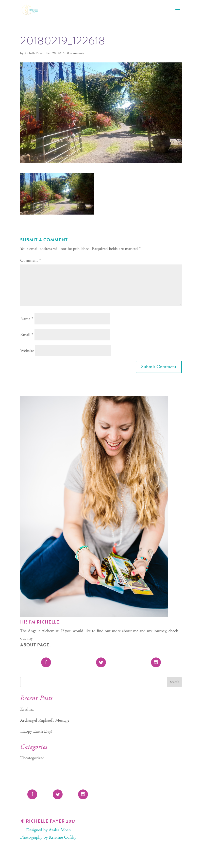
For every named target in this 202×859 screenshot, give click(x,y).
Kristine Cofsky (62, 837)
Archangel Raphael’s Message (44, 720)
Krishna (27, 709)
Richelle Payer (34, 53)
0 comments (75, 53)
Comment (30, 260)
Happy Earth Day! (36, 731)
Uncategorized (32, 758)
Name (26, 318)
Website (27, 350)
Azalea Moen (60, 830)
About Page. (35, 644)
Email (26, 334)
